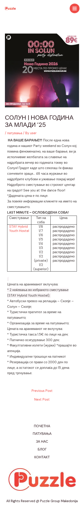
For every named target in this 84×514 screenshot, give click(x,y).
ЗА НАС (42, 442)
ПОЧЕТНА (42, 426)
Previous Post (42, 391)
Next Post (42, 399)
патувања (14, 133)
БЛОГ (42, 449)
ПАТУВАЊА (42, 434)
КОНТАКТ (42, 457)
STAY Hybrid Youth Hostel (19, 229)
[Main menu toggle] (75, 8)
